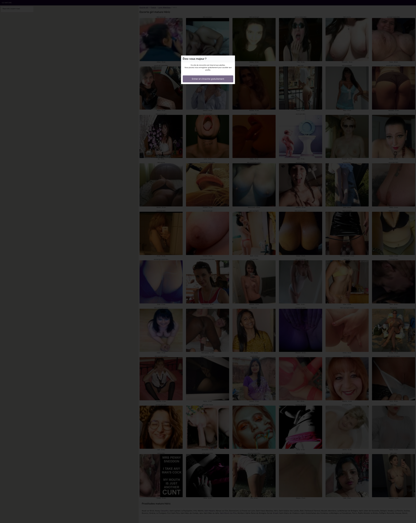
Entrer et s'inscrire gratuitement (208, 79)
